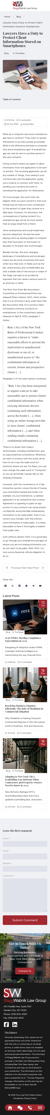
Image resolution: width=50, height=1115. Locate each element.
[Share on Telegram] (33, 586)
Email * (6, 850)
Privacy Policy (30, 1098)
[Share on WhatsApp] (26, 586)
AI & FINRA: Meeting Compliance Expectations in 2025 (23, 639)
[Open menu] (40, 1107)
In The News (19, 53)
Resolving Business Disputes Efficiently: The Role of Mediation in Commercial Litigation (24, 708)
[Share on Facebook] (5, 586)
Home (7, 16)
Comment (9, 875)
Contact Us (25, 971)
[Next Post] (43, 568)
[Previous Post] (7, 568)
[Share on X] (12, 586)
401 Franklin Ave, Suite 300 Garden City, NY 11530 (17, 1008)
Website (7, 863)
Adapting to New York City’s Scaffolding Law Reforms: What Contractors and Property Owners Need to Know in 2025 (23, 781)
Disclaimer (18, 1098)
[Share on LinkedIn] (19, 586)
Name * (6, 838)
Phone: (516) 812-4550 (15, 1014)
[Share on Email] (40, 586)
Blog (18, 16)
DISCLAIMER (10, 1088)
